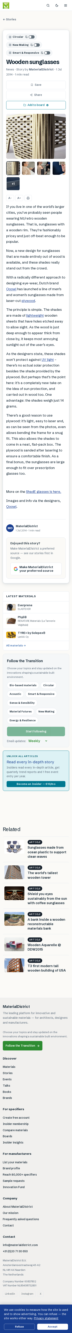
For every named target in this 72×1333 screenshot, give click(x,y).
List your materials (15, 1162)
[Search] (48, 5)
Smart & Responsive (26, 52)
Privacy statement (46, 1318)
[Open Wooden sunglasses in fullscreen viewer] (36, 136)
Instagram (27, 1293)
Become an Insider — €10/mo (36, 783)
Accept (52, 1326)
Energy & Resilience (23, 720)
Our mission (10, 1213)
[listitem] (13, 168)
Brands (7, 1098)
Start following (36, 731)
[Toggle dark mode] (56, 5)
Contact (8, 1225)
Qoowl (11, 289)
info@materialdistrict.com (20, 1245)
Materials (9, 1067)
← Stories (9, 19)
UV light (48, 359)
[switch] (30, 37)
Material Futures (21, 711)
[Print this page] (28, 198)
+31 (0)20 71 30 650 (15, 1251)
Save (38, 85)
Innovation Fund (14, 1187)
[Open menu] (65, 5)
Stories (8, 1073)
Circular (18, 36)
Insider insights (13, 1142)
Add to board (36, 105)
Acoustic (15, 693)
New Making (21, 44)
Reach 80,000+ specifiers (20, 1174)
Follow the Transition (23, 1046)
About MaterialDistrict (18, 1206)
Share (38, 95)
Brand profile (11, 1168)
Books (7, 1092)
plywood (28, 300)
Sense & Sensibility (22, 702)
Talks (6, 1085)
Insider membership (16, 1124)
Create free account (16, 1117)
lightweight (35, 315)
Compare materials (15, 1130)
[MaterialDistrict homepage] (15, 5)
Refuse (19, 1326)
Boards (7, 1136)
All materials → (16, 645)
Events (7, 1079)
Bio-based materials (23, 685)
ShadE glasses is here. (43, 491)
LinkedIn (10, 1293)
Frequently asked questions (21, 1219)
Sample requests (14, 1181)
